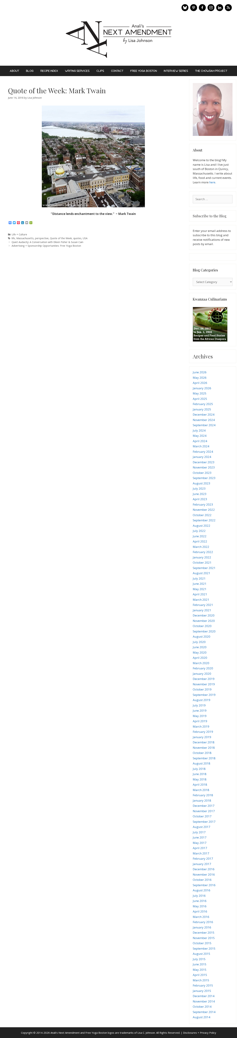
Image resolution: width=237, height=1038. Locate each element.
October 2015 (202, 943)
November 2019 (204, 684)
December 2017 (203, 806)
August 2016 (201, 890)
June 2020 (199, 647)
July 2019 (199, 705)
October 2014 (202, 1007)
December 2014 (203, 996)
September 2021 (204, 568)
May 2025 (199, 393)
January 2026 (202, 388)
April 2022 (200, 541)
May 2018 (199, 779)
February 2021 (203, 605)
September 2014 (204, 1012)
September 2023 (204, 478)
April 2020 (200, 658)
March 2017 (201, 853)
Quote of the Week (61, 238)
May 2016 (199, 906)
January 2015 (202, 991)
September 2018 (204, 758)
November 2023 (204, 467)
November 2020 (204, 621)
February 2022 (203, 552)
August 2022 (201, 526)
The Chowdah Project (211, 70)
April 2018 (200, 785)
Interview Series (176, 70)
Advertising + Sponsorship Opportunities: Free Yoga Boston (46, 245)
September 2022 (204, 520)
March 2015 (201, 980)
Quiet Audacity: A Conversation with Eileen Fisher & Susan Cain (47, 242)
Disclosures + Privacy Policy (199, 1032)
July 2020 (199, 642)
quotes (77, 238)
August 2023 (201, 483)
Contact (117, 70)
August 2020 (201, 637)
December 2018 (203, 742)
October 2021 (202, 562)
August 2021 (201, 573)
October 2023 (202, 473)
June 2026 (199, 372)
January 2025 (202, 409)
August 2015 (201, 954)
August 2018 (201, 763)
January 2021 (202, 610)
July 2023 (199, 488)
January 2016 (202, 927)
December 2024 (203, 414)
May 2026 (199, 378)
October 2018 (202, 753)
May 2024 (199, 436)
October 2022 (202, 515)
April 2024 (200, 441)
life (13, 238)
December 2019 (203, 679)
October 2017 (202, 816)
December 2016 (203, 869)
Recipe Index (49, 70)
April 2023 (200, 499)
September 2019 (204, 695)
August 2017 (201, 827)
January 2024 (202, 457)
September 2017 (204, 822)
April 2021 (200, 594)
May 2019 (199, 716)
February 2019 (203, 732)
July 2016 (199, 896)
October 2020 (202, 626)
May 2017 (199, 843)
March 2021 (201, 600)
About (14, 70)
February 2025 (203, 404)
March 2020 (201, 663)
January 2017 (202, 864)
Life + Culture (19, 234)
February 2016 (203, 922)
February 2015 (203, 985)
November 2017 (204, 811)
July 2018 (199, 769)
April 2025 (200, 399)
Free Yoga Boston (143, 70)
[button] (184, 7)
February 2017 (203, 859)
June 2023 (199, 494)
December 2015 (203, 933)
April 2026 (200, 383)
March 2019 (201, 726)
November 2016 (204, 874)
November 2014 (204, 1001)
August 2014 (201, 1017)
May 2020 (199, 652)
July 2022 (199, 531)
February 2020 (203, 668)
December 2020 (203, 615)
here (212, 182)
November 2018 (204, 748)
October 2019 (202, 689)
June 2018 (199, 774)
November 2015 (204, 938)
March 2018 (201, 790)
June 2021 (199, 584)
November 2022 (204, 510)
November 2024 (204, 420)
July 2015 (199, 959)
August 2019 (201, 700)
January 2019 (202, 737)
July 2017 (199, 832)
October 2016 (202, 880)
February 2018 (203, 795)
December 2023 (203, 462)
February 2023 (203, 504)
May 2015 (199, 970)
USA (85, 238)
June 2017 (199, 837)
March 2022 (201, 547)
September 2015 (204, 948)
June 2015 (199, 964)
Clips (100, 70)
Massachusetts (25, 238)
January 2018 (202, 800)
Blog (29, 70)
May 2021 (199, 589)
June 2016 (199, 901)
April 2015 (200, 975)
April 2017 (200, 848)
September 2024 (204, 425)
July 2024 (199, 430)
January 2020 (202, 674)
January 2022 (202, 557)
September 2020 (204, 631)
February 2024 (203, 452)
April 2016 (200, 911)
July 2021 (199, 578)
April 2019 (200, 721)
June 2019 (199, 711)
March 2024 (201, 446)
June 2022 (199, 536)
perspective (42, 238)
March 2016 (201, 917)
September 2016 (204, 885)
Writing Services (77, 70)
